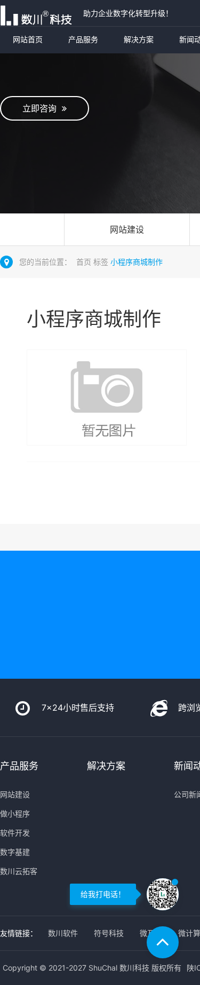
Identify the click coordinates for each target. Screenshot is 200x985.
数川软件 (63, 933)
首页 (83, 261)
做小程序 (15, 813)
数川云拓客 (18, 871)
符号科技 (109, 933)
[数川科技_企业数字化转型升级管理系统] (39, 13)
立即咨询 (42, 108)
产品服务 (83, 39)
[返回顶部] (163, 942)
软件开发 (15, 832)
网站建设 (127, 229)
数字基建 (15, 851)
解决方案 (139, 39)
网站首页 (28, 39)
